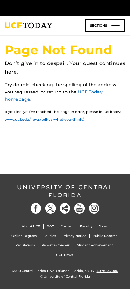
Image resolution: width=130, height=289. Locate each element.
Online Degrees (24, 236)
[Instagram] (94, 208)
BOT (50, 226)
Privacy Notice (74, 236)
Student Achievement (95, 245)
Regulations (25, 245)
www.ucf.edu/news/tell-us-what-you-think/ (44, 119)
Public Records (105, 236)
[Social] (65, 208)
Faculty (86, 226)
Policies (49, 236)
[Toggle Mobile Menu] (123, 7)
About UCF (31, 226)
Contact (67, 226)
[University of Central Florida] (48, 8)
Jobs (103, 226)
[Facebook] (36, 208)
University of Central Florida (65, 191)
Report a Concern (56, 245)
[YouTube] (79, 208)
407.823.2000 (107, 271)
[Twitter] (50, 208)
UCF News (64, 255)
